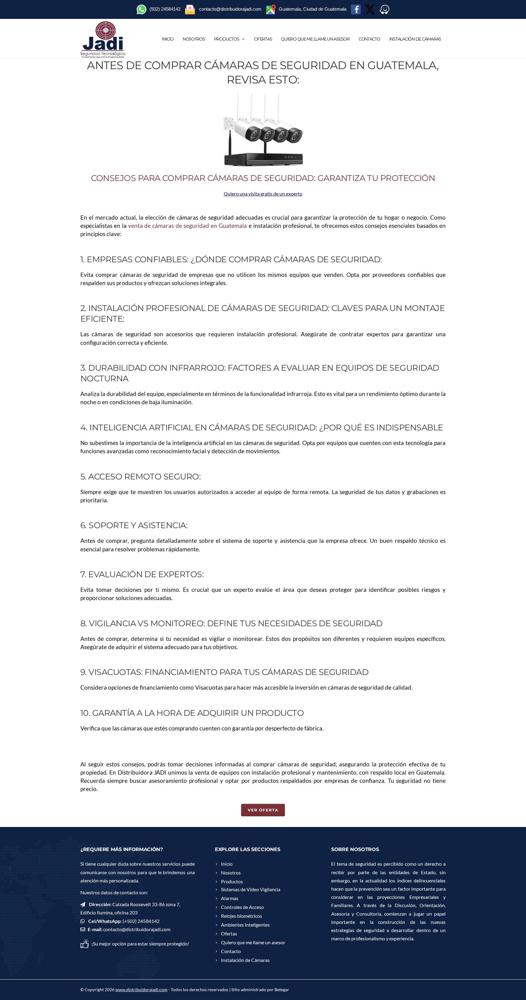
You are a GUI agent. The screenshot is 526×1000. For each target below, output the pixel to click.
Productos (226, 39)
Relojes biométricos (241, 916)
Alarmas (229, 898)
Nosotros (194, 39)
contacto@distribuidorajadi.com (136, 929)
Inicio (167, 39)
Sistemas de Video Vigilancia (250, 889)
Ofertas (263, 39)
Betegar (282, 989)
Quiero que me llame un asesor (315, 39)
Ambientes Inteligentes (245, 925)
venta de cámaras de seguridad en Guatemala (187, 225)
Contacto (369, 39)
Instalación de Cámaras (415, 39)
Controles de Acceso (242, 907)
